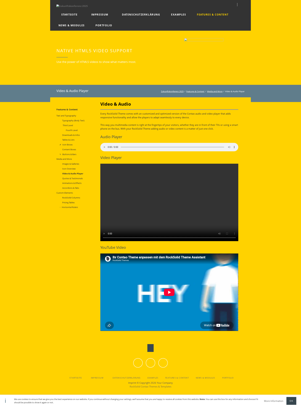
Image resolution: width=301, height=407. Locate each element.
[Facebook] (138, 363)
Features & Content (195, 91)
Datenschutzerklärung (127, 377)
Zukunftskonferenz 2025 (172, 91)
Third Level (68, 125)
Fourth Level (72, 130)
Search (243, 4)
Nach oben (150, 348)
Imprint (132, 382)
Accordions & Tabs (70, 188)
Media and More (214, 91)
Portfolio (228, 377)
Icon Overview (69, 168)
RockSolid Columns (71, 197)
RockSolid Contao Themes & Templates (150, 386)
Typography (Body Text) (73, 120)
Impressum (97, 377)
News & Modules (205, 377)
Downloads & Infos (71, 135)
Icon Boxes (67, 144)
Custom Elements (64, 192)
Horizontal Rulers (70, 207)
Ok (291, 400)
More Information (273, 400)
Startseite (75, 377)
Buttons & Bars (69, 154)
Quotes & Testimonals (72, 178)
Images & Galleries (70, 163)
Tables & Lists (68, 139)
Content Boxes (69, 149)
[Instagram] (163, 363)
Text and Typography (66, 115)
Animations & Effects (72, 183)
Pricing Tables (68, 202)
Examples (153, 377)
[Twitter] (150, 363)
